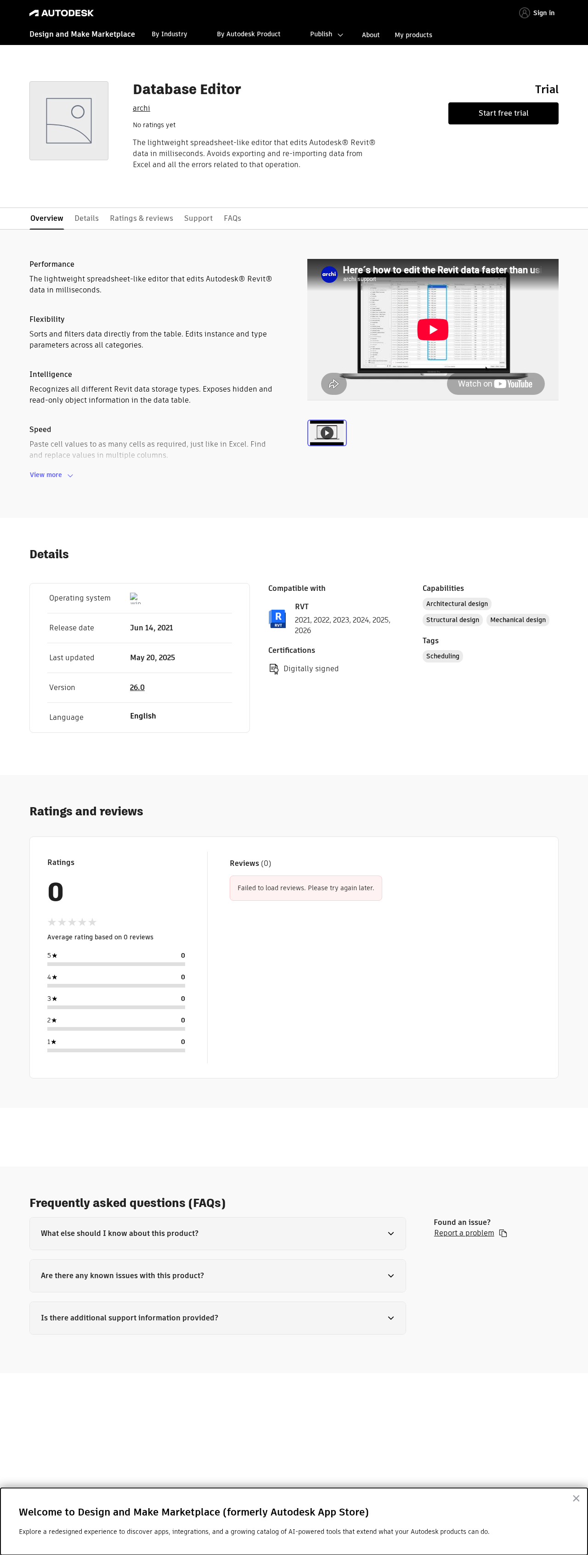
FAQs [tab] (232, 218)
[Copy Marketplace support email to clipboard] (503, 1233)
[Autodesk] (61, 13)
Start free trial (504, 113)
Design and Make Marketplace (82, 34)
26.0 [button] (137, 687)
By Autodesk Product (249, 34)
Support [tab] (198, 218)
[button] (218, 1234)
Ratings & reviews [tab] (141, 218)
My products (413, 34)
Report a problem (464, 1233)
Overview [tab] (46, 218)
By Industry (169, 34)
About (371, 34)
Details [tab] (86, 218)
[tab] (327, 439)
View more (46, 474)
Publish (321, 34)
